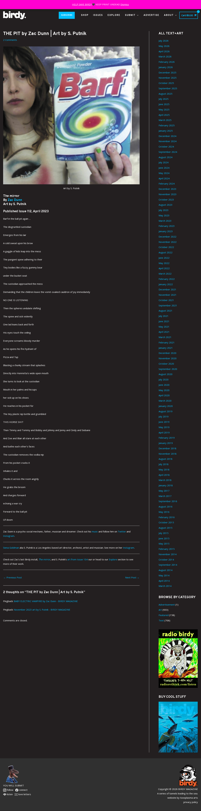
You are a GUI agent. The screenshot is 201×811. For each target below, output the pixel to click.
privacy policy (190, 802)
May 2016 (164, 511)
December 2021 (167, 289)
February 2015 (167, 548)
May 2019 (164, 427)
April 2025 (164, 114)
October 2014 (166, 559)
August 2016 (165, 506)
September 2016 (168, 501)
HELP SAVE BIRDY (82, 4)
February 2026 (167, 61)
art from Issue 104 (77, 559)
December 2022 (167, 236)
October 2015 (166, 522)
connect (22, 789)
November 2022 (168, 241)
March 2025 (165, 120)
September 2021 (168, 305)
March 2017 (165, 496)
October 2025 (166, 83)
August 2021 (165, 310)
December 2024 (167, 136)
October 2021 (166, 300)
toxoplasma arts (189, 797)
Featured (163, 615)
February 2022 (167, 278)
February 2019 (167, 437)
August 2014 (165, 570)
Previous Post (12, 577)
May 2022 (164, 263)
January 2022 (166, 284)
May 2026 (164, 46)
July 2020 (163, 379)
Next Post (132, 577)
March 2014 (165, 585)
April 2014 (164, 580)
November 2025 (168, 77)
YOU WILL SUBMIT (13, 785)
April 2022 (164, 268)
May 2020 (164, 390)
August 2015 (165, 527)
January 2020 (166, 406)
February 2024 (167, 183)
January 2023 (166, 231)
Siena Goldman (11, 547)
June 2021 (164, 321)
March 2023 (165, 220)
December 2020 (167, 353)
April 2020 (164, 395)
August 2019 (165, 411)
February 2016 (167, 517)
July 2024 (163, 162)
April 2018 (164, 474)
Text (161, 620)
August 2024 (165, 157)
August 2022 (165, 252)
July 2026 (163, 40)
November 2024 (168, 141)
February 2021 (167, 342)
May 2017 (164, 490)
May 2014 (164, 575)
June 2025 (164, 104)
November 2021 (168, 294)
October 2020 (166, 363)
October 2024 (166, 146)
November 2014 (168, 554)
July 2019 (163, 416)
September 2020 (168, 369)
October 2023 (166, 199)
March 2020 (165, 400)
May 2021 (164, 326)
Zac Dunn (15, 200)
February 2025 (167, 125)
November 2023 (168, 194)
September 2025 (168, 88)
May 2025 (164, 109)
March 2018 (165, 480)
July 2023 (163, 210)
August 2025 (165, 93)
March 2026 (165, 56)
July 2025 (163, 98)
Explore (113, 559)
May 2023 (164, 215)
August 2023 (165, 204)
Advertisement (167, 604)
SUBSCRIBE (66, 15)
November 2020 (168, 358)
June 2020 (164, 384)
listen (9, 794)
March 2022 (165, 273)
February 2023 (167, 225)
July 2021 (163, 315)
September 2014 (168, 564)
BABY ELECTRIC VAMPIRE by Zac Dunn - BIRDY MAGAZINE (46, 601)
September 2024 (168, 151)
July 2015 (163, 533)
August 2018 (165, 458)
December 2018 (167, 448)
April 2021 (164, 331)
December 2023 (167, 188)
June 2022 (164, 257)
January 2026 (166, 67)
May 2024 (164, 173)
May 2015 (164, 543)
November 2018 (168, 453)
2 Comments (10, 39)
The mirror (44, 559)
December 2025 (167, 72)
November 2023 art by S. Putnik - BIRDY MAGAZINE (42, 609)
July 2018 (163, 464)
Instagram (128, 547)
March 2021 (165, 337)
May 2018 (164, 469)
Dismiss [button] (124, 4)
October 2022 (166, 247)
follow (9, 789)
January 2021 (166, 347)
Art (160, 609)
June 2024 (164, 167)
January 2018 (166, 485)
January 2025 (166, 130)
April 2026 (164, 51)
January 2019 (166, 443)
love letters (24, 794)
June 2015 (164, 538)
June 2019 (164, 421)
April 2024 (164, 178)
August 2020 (165, 374)
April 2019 (164, 432)
